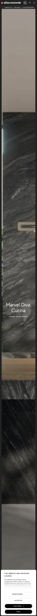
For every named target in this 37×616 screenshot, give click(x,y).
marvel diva (17, 7)
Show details (17, 594)
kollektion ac (8, 7)
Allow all (18, 600)
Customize (17, 606)
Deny (18, 612)
